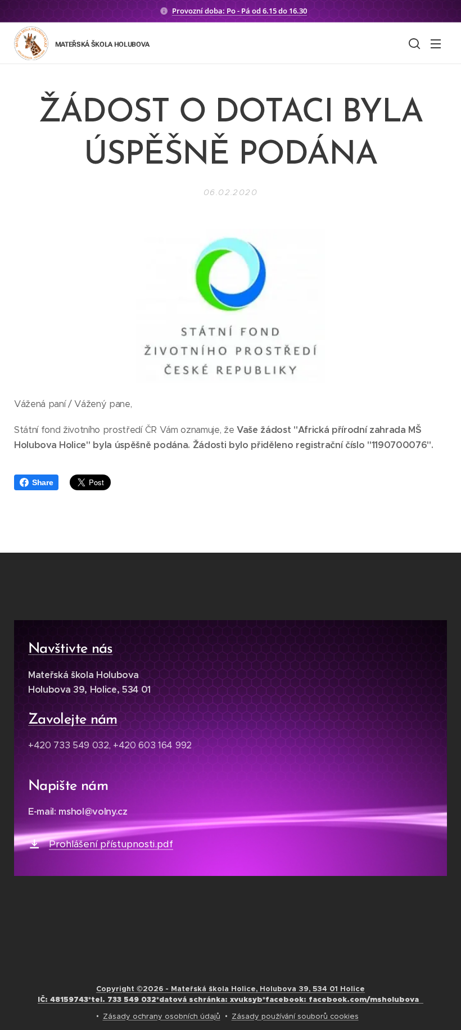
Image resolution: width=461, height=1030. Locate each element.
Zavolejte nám (72, 720)
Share (42, 482)
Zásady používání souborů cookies (295, 1016)
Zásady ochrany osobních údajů (161, 1016)
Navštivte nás (70, 649)
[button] (413, 43)
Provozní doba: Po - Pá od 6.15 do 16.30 (239, 11)
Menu (435, 43)
